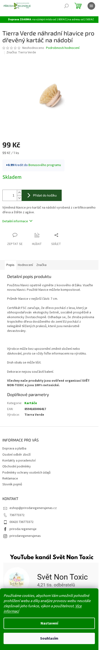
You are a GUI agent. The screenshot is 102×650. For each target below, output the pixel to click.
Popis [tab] (10, 265)
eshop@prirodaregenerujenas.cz (33, 508)
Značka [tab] (41, 265)
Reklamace (10, 478)
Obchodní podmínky (16, 466)
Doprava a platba (14, 448)
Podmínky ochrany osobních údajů (26, 472)
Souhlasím (49, 638)
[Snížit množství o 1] (19, 198)
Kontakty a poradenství (19, 460)
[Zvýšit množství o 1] (19, 192)
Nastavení (49, 623)
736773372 (16, 515)
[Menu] (91, 6)
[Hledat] (66, 6)
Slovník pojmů (12, 484)
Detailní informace (15, 221)
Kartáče (30, 403)
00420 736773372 (21, 522)
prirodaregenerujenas (25, 536)
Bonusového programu (44, 165)
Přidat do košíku (45, 195)
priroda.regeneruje (23, 529)
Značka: (21, 52)
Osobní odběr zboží (16, 454)
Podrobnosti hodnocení (62, 48)
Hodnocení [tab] (25, 265)
